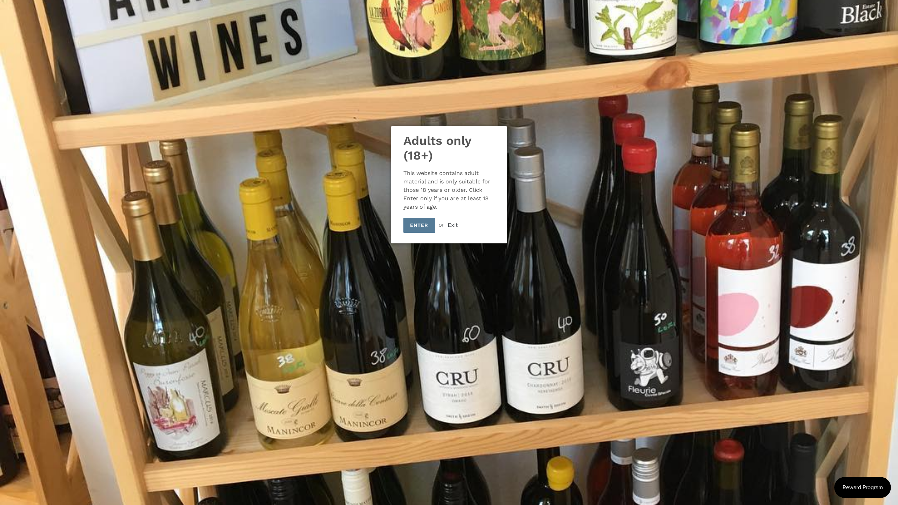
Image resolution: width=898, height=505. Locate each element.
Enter (419, 225)
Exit (453, 224)
